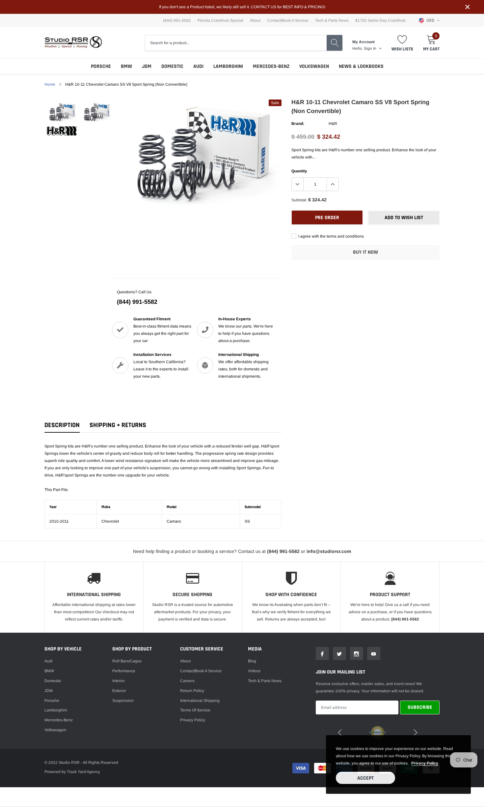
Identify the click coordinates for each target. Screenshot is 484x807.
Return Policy (192, 690)
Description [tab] (62, 425)
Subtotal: (299, 200)
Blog (252, 661)
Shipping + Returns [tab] (118, 425)
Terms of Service (195, 710)
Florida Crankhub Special (220, 20)
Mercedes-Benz (271, 66)
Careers (187, 680)
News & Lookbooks (361, 66)
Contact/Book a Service (288, 20)
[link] (61, 111)
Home (49, 84)
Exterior (119, 690)
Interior (118, 680)
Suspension (123, 700)
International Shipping (200, 700)
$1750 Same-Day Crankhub (380, 20)
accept (365, 778)
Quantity (299, 171)
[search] (334, 43)
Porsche (101, 66)
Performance (123, 671)
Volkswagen (314, 66)
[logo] (73, 42)
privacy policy (424, 763)
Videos (254, 671)
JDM (146, 66)
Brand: (297, 123)
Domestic (172, 66)
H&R (333, 123)
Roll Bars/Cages (127, 661)
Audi (198, 66)
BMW (126, 66)
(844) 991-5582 (137, 302)
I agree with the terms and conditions (330, 236)
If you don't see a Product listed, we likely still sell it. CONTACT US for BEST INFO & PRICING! (242, 7)
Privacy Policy (192, 720)
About (255, 20)
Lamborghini (228, 66)
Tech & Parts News (332, 20)
